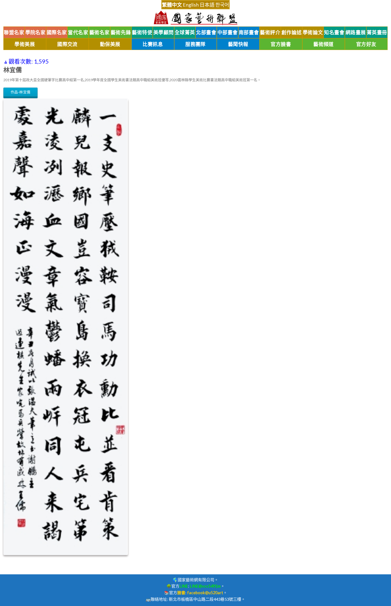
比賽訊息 (153, 44)
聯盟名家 (14, 32)
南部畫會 (249, 32)
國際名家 (57, 32)
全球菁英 (185, 32)
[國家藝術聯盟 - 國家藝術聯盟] (195, 18)
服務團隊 (195, 44)
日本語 (207, 5)
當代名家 (78, 32)
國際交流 (67, 44)
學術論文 (313, 32)
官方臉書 (281, 44)
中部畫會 (227, 32)
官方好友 (366, 44)
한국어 (222, 5)
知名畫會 (334, 32)
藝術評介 (270, 32)
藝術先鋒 (121, 32)
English (191, 5)
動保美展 (110, 44)
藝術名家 (99, 32)
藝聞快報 (238, 44)
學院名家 (35, 32)
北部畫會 (206, 32)
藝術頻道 (323, 44)
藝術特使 (142, 32)
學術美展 (24, 44)
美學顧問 (163, 32)
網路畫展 (356, 32)
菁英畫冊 (377, 32)
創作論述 (291, 32)
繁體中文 (172, 5)
